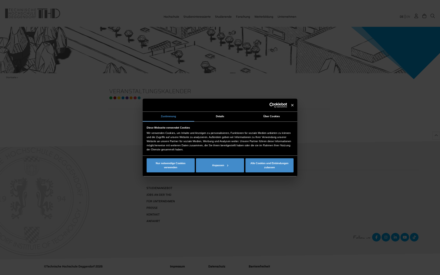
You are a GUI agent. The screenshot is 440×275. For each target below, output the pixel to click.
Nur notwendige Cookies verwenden (170, 165)
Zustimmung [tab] (168, 116)
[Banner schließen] (292, 105)
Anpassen (218, 165)
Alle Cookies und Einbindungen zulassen (269, 165)
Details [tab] (220, 116)
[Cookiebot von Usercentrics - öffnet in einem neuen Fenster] (272, 105)
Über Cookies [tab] (271, 116)
